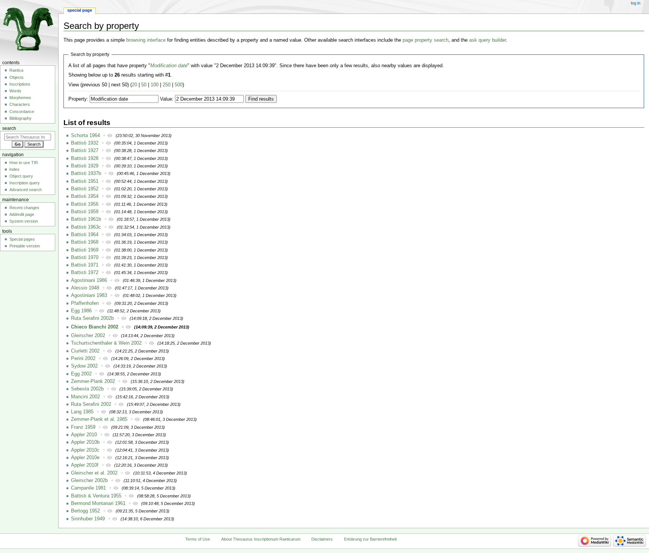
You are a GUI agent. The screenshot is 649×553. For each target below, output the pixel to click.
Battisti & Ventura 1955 (96, 496)
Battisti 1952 (84, 188)
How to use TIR (23, 162)
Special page (79, 10)
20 (134, 84)
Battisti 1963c (86, 227)
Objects (16, 77)
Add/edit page (21, 214)
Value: (167, 99)
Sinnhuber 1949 (88, 518)
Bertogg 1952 (85, 511)
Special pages (22, 239)
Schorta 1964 (85, 135)
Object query (21, 176)
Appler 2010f (84, 465)
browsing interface (146, 40)
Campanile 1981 (88, 488)
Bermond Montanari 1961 (98, 503)
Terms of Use (197, 539)
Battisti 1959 (84, 211)
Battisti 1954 (84, 196)
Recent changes (24, 207)
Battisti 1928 (84, 158)
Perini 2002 (83, 358)
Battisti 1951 (84, 181)
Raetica (16, 70)
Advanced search (25, 189)
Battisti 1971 (84, 265)
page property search (425, 40)
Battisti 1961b (86, 219)
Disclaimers (322, 539)
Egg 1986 (81, 310)
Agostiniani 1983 (89, 295)
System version (23, 221)
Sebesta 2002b (87, 389)
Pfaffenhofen (85, 303)
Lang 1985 (82, 411)
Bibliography (20, 118)
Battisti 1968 (84, 242)
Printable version (24, 246)
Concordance (21, 111)
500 (179, 84)
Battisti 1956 (84, 204)
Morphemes (20, 97)
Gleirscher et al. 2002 (94, 473)
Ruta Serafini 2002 (91, 404)
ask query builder (487, 40)
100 (154, 84)
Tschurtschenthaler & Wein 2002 (106, 343)
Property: (78, 99)
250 (167, 84)
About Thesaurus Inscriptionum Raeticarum (260, 539)
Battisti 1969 (84, 250)
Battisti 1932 (84, 143)
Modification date (168, 65)
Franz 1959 (83, 427)
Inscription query (24, 183)
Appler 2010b (85, 442)
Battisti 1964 (84, 234)
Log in (635, 3)
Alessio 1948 (85, 288)
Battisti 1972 (84, 272)
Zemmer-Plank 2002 (93, 381)
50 (143, 84)
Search (9, 128)
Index (14, 169)
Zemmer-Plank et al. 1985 (99, 419)
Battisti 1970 (84, 257)
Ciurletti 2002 (85, 351)
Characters (19, 104)
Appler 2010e (85, 457)
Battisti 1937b (86, 173)
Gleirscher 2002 (88, 335)
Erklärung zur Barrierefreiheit (370, 539)
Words (15, 91)
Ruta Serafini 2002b (92, 318)
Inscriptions (19, 84)
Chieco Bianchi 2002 (94, 327)
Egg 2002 (81, 374)
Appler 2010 (84, 434)
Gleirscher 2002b (89, 480)
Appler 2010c (85, 450)
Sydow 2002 (84, 366)
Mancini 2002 (85, 396)
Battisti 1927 (84, 150)
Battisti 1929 (84, 166)
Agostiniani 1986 (89, 280)
